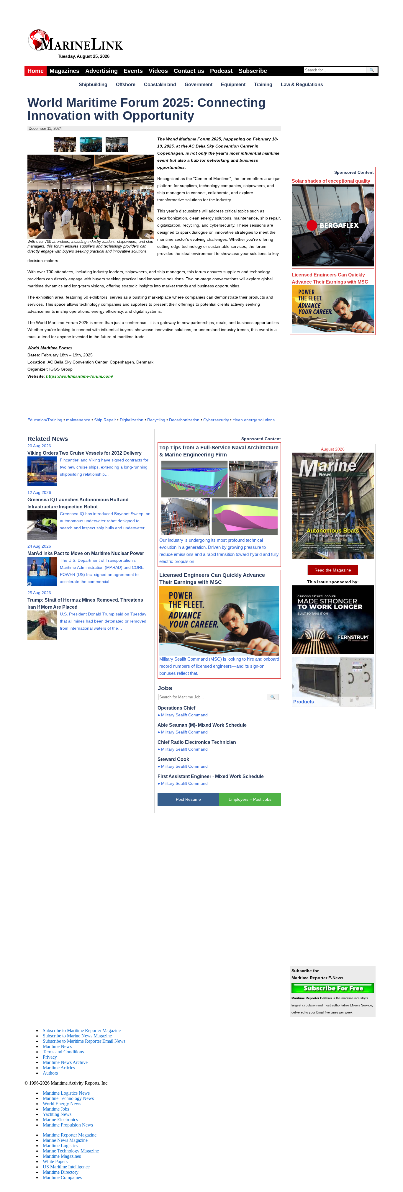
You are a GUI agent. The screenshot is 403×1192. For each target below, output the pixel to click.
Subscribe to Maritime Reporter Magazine (82, 1030)
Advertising (101, 71)
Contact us (189, 71)
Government (198, 84)
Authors (50, 1072)
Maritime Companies (62, 1177)
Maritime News (57, 1046)
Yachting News (57, 1114)
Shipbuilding (93, 84)
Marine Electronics (60, 1119)
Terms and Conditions (63, 1051)
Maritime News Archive (65, 1062)
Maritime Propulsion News (68, 1124)
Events (133, 71)
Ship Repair (105, 419)
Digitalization (131, 419)
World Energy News (62, 1103)
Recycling (156, 419)
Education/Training (44, 419)
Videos (158, 71)
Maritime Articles (59, 1067)
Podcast (221, 71)
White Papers (55, 1161)
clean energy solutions (254, 419)
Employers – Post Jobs (250, 799)
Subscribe (253, 71)
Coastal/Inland (160, 84)
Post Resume (188, 799)
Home (35, 71)
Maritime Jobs (56, 1108)
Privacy (50, 1057)
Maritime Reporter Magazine (69, 1134)
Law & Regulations (302, 84)
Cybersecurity (216, 419)
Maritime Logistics (60, 1145)
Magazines (64, 71)
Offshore (125, 84)
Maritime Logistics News (66, 1093)
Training (263, 84)
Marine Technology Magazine (71, 1150)
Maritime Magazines (62, 1156)
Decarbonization (184, 419)
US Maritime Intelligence (66, 1166)
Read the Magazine (332, 570)
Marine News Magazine (65, 1140)
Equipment (233, 84)
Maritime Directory (60, 1172)
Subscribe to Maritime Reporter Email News (84, 1041)
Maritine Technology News (68, 1098)
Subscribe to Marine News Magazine (77, 1035)
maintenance (78, 419)
